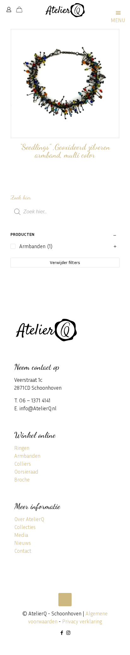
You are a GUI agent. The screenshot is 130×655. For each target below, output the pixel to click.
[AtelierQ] (65, 9)
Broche (22, 479)
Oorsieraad (26, 471)
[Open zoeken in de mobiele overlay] (65, 211)
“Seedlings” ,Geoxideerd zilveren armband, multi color (65, 151)
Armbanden (27, 455)
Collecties (25, 527)
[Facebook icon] (61, 632)
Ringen (21, 447)
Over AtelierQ (29, 519)
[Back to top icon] (65, 599)
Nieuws (22, 542)
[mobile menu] (121, 9)
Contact (22, 550)
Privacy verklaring (82, 621)
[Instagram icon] (68, 632)
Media (21, 535)
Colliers (22, 463)
